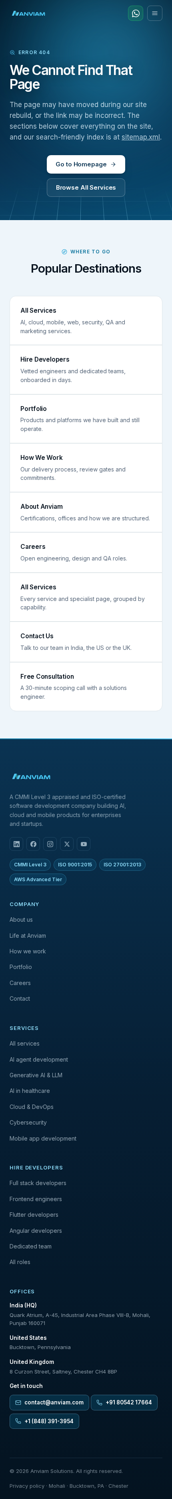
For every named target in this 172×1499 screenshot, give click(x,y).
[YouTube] (83, 844)
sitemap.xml (141, 137)
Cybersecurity (28, 1122)
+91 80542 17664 (129, 1402)
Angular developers (36, 1230)
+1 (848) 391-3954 (49, 1421)
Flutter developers (34, 1214)
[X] (67, 844)
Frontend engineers (36, 1199)
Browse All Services (86, 187)
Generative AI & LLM (36, 1075)
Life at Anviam (28, 935)
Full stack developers (38, 1182)
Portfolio (21, 966)
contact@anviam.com (54, 1402)
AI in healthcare (30, 1090)
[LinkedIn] (16, 844)
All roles (20, 1261)
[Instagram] (50, 844)
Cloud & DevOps (32, 1106)
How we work (28, 951)
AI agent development (39, 1059)
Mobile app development (43, 1138)
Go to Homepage (81, 164)
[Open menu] (154, 13)
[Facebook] (33, 844)
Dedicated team (31, 1246)
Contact (20, 998)
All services (25, 1043)
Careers (20, 982)
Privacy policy (27, 1486)
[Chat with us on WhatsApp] (135, 13)
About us (21, 919)
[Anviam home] (29, 13)
